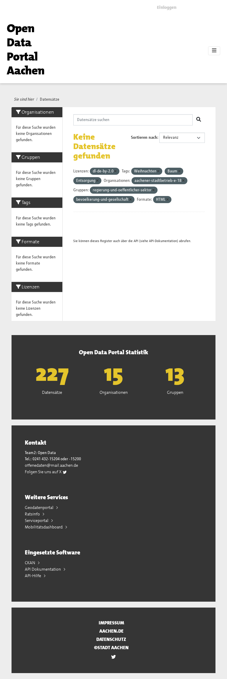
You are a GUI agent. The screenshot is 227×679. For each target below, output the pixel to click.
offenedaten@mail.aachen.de (51, 465)
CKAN (30, 562)
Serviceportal (37, 520)
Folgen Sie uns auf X (43, 471)
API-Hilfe (33, 575)
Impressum (111, 623)
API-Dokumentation (163, 241)
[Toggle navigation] (214, 50)
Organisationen (114, 392)
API (136, 241)
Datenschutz (111, 639)
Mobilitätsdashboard (44, 527)
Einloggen (166, 7)
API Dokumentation (43, 569)
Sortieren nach (144, 138)
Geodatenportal (39, 507)
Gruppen (175, 392)
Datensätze (49, 99)
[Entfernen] (115, 171)
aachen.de (111, 631)
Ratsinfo (33, 514)
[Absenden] (198, 119)
